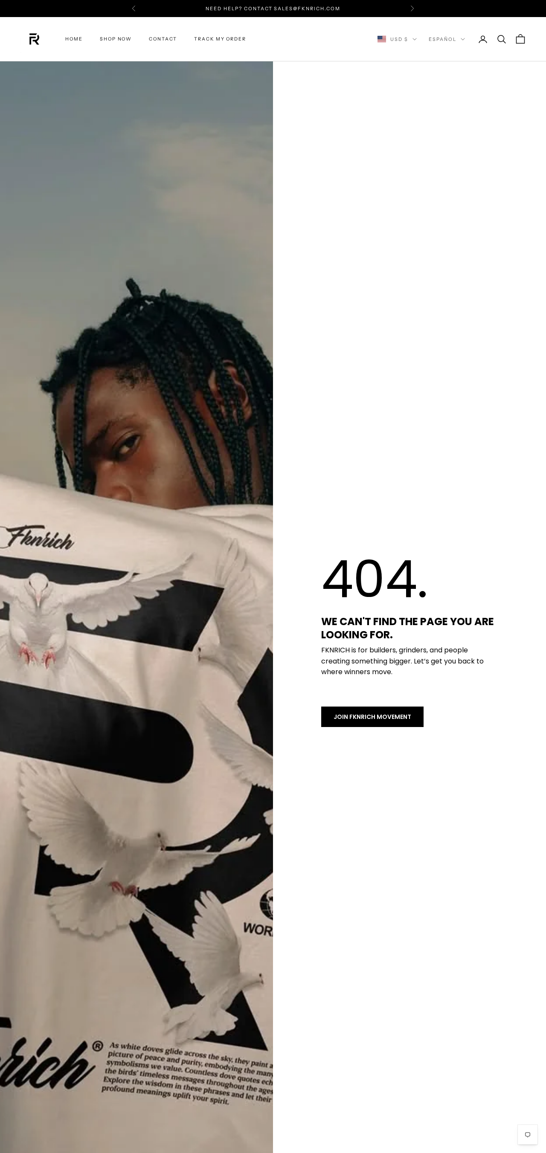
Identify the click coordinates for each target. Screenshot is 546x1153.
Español (442, 39)
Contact (163, 39)
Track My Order (220, 39)
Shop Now (116, 39)
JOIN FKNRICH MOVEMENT (372, 717)
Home (74, 39)
